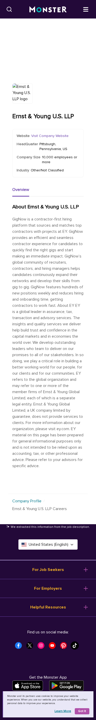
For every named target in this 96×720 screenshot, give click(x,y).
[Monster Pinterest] (65, 647)
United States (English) (48, 544)
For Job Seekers (48, 569)
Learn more (63, 711)
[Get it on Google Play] (66, 685)
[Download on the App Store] (27, 685)
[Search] (9, 9)
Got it (82, 711)
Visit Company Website (50, 136)
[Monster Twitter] (31, 647)
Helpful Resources (48, 607)
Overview (20, 189)
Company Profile (26, 501)
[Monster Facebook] (20, 647)
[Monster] (48, 9)
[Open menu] (86, 9)
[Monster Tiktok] (76, 647)
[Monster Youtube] (53, 647)
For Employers (48, 588)
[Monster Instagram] (42, 647)
